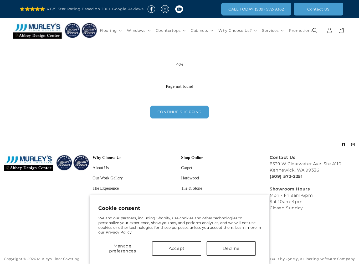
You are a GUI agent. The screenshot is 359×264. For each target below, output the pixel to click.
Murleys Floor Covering (58, 259)
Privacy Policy (119, 232)
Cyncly (292, 259)
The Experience (106, 188)
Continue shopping (179, 112)
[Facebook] (151, 9)
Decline (231, 248)
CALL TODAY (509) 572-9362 (256, 9)
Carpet (186, 167)
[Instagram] (165, 9)
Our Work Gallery (108, 178)
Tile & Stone (191, 188)
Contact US (318, 9)
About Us (101, 167)
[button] (110, 30)
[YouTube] (179, 9)
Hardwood (190, 178)
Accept (177, 248)
